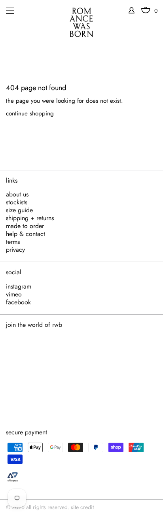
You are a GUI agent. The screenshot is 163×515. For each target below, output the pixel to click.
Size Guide (19, 210)
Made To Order (25, 226)
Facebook (18, 302)
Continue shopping (30, 113)
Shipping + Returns (30, 218)
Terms (13, 242)
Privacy (15, 250)
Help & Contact (25, 234)
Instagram (18, 287)
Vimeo (14, 294)
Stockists (16, 202)
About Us (17, 194)
